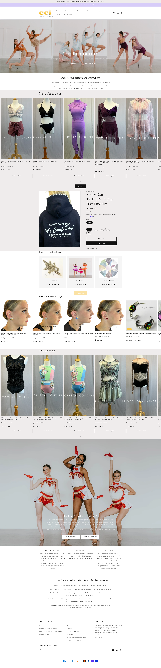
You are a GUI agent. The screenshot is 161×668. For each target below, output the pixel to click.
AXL (89, 233)
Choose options (16, 176)
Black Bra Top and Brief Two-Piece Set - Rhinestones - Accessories (45, 162)
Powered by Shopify (85, 664)
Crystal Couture (78, 664)
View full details (90, 248)
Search (40, 625)
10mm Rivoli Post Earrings (103, 333)
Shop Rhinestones (90, 63)
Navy (89, 222)
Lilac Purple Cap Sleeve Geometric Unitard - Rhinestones (77, 162)
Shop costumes (71, 536)
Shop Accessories (51, 284)
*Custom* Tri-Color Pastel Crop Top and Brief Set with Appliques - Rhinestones (48, 418)
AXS (89, 229)
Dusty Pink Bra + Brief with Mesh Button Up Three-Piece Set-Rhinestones (140, 162)
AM (102, 229)
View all (80, 186)
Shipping (88, 211)
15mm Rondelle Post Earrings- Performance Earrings (46, 334)
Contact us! (70, 634)
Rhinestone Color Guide (73, 631)
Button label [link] (80, 293)
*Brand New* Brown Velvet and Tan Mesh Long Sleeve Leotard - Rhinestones (141, 418)
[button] (59, 11)
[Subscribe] (67, 650)
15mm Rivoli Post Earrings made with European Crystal (78, 334)
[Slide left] (77, 182)
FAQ (68, 625)
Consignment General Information (48, 628)
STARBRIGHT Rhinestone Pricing (75, 640)
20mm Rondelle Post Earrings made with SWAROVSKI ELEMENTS (13, 334)
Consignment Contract (45, 634)
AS (96, 229)
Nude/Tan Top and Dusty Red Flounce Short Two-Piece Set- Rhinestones (16, 162)
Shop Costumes (71, 63)
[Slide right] (84, 182)
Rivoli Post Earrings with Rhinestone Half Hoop (141, 333)
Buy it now (101, 243)
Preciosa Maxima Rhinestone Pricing (76, 637)
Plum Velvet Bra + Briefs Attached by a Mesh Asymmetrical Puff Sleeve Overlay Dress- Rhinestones (109, 163)
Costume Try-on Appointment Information (50, 631)
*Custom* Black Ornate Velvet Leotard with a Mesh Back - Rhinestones (15, 418)
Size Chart (69, 628)
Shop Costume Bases (90, 536)
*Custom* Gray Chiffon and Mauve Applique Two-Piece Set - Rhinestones (109, 418)
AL (108, 229)
